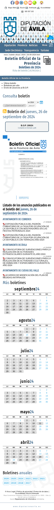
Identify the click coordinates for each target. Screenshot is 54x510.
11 (20, 304)
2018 (20, 483)
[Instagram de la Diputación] (17, 3)
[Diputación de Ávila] (27, 39)
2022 (35, 478)
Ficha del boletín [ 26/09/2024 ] (27, 70)
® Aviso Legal (10, 491)
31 (20, 371)
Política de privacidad (24, 491)
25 (20, 310)
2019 (13, 483)
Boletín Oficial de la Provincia (16, 78)
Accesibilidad (45, 8)
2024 (23, 55)
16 (7, 307)
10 (14, 304)
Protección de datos (41, 491)
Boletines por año (11, 85)
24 (14, 310)
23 (7, 310)
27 (33, 310)
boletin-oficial (14, 55)
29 (27, 341)
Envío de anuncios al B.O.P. (16, 88)
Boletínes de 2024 (30, 67)
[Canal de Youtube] (30, 3)
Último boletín (10, 83)
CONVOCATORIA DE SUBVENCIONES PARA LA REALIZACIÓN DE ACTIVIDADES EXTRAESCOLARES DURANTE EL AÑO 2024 (27, 251)
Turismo (45, 50)
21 (20, 338)
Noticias (33, 45)
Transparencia (31, 50)
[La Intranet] (41, 3)
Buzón (22, 8)
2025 (13, 478)
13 (33, 304)
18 (20, 307)
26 (27, 310)
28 (20, 341)
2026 (6, 478)
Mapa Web (12, 8)
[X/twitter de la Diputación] (21, 3)
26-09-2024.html (33, 55)
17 (14, 307)
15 (7, 365)
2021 (42, 478)
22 (27, 338)
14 (20, 335)
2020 (6, 483)
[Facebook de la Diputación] (12, 3)
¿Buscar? (32, 105)
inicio (6, 55)
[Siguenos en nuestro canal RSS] (25, 3)
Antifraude (32, 8)
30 (7, 313)
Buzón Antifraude (32, 493)
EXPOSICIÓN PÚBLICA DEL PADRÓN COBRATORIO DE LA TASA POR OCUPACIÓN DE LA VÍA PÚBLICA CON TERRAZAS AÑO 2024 (26, 237)
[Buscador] (34, 3)
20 (33, 307)
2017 (28, 483)
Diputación (10, 45)
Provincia (22, 45)
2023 (28, 478)
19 (27, 307)
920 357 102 (29, 11)
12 (27, 304)
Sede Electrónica (13, 50)
